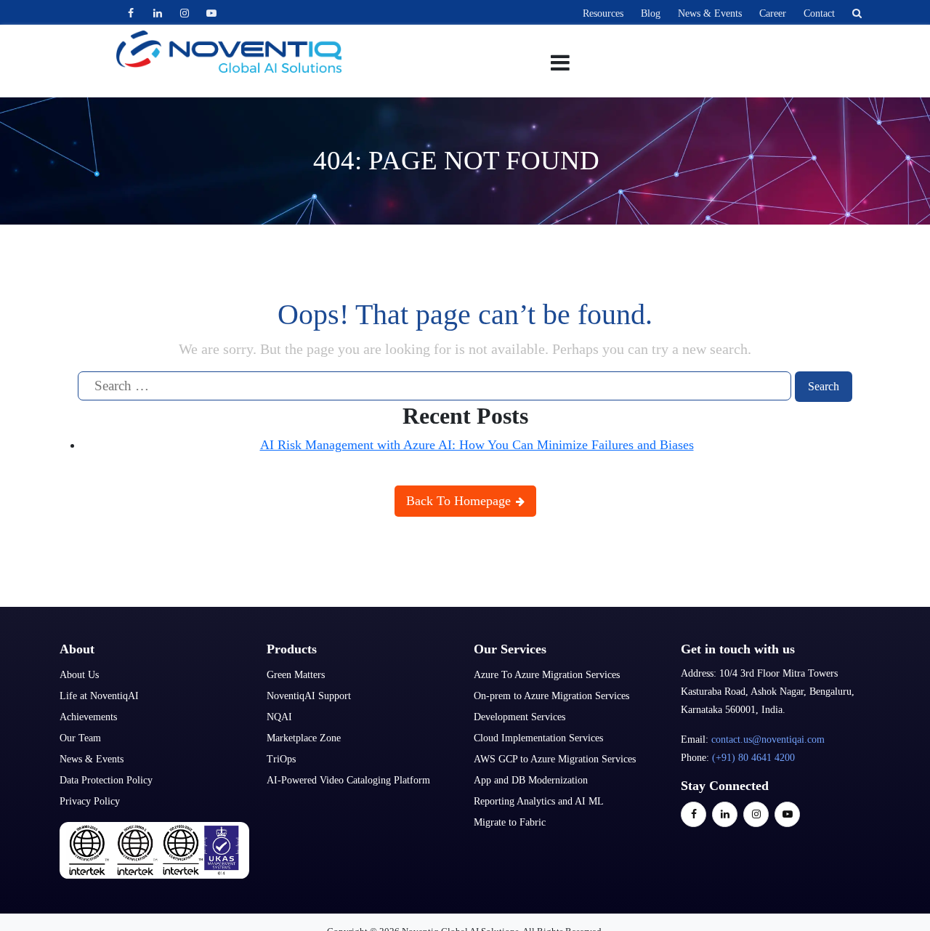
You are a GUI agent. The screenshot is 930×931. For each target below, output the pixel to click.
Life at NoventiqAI (99, 695)
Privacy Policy (90, 801)
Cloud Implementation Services (538, 738)
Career (772, 13)
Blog (650, 13)
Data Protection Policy (106, 780)
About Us (79, 674)
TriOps (281, 759)
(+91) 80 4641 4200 (753, 757)
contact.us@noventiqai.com (768, 739)
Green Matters (296, 674)
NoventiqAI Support (309, 695)
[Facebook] (130, 13)
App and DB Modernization (531, 780)
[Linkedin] (157, 13)
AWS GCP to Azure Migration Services (555, 759)
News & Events (710, 13)
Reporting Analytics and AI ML (539, 801)
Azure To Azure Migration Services (547, 674)
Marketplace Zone (304, 738)
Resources (603, 13)
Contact (819, 13)
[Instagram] (184, 13)
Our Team (80, 738)
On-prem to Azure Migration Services (551, 695)
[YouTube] (211, 13)
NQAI (279, 717)
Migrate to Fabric (510, 822)
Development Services (519, 717)
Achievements (88, 717)
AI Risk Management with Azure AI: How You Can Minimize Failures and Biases (477, 445)
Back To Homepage (460, 500)
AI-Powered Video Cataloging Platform (348, 780)
